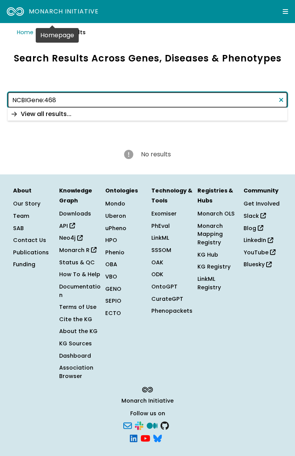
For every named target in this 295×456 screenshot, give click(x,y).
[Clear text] (279, 100)
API (64, 226)
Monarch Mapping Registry (210, 234)
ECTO (113, 313)
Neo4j (68, 238)
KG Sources (75, 343)
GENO (113, 289)
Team (21, 216)
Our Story (26, 203)
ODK (157, 274)
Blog (251, 228)
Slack (252, 216)
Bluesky (255, 264)
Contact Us (29, 240)
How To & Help (79, 274)
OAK (157, 262)
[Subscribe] (127, 425)
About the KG (78, 331)
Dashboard (75, 356)
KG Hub (207, 255)
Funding (24, 264)
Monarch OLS (216, 213)
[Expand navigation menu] (285, 11)
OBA (111, 264)
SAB (18, 228)
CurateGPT (167, 299)
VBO (111, 276)
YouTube (257, 252)
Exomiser (164, 213)
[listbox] (147, 114)
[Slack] (139, 425)
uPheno (115, 228)
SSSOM (161, 250)
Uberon (115, 216)
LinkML (160, 238)
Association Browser (76, 372)
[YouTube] (145, 438)
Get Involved (262, 203)
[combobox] (147, 100)
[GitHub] (165, 425)
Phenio (114, 252)
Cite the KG (75, 319)
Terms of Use (77, 307)
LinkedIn (256, 240)
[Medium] (152, 425)
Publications (31, 252)
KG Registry (213, 266)
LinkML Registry (209, 283)
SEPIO (113, 301)
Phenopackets (171, 311)
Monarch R (75, 250)
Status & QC (77, 262)
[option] (147, 114)
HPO (111, 240)
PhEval (160, 226)
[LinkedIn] (134, 438)
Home (25, 32)
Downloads (75, 213)
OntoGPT (164, 286)
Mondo (115, 203)
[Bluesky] (157, 438)
